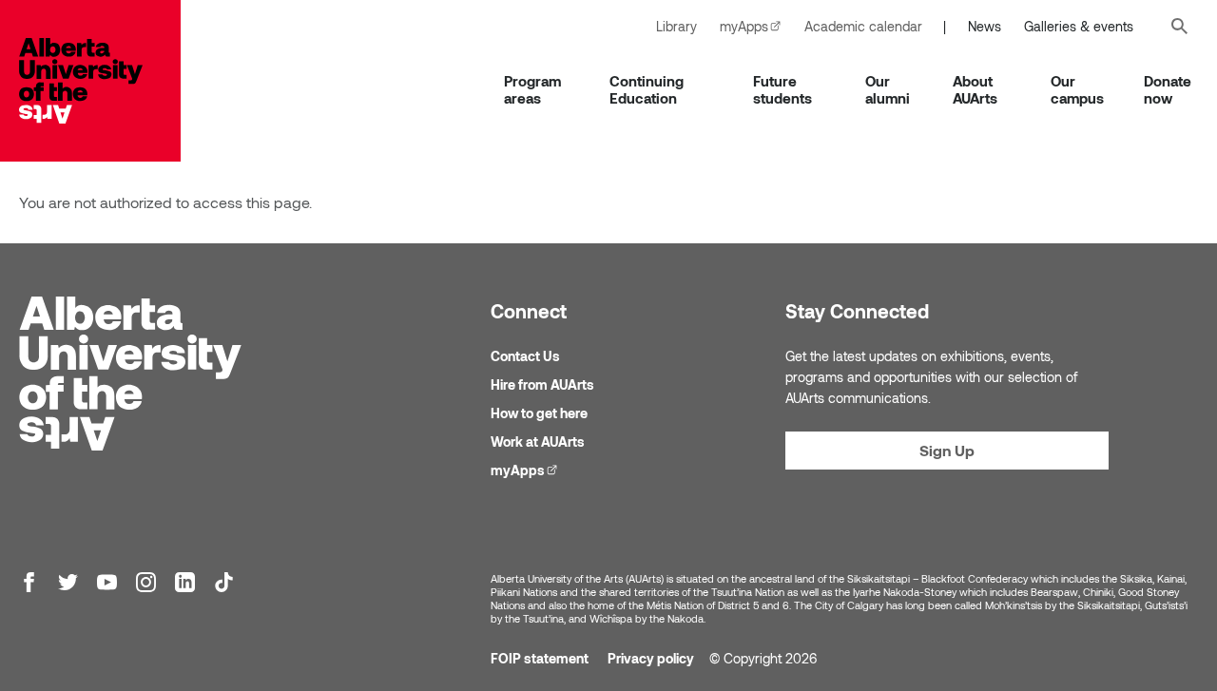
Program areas (532, 89)
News (984, 26)
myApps (756, 26)
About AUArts (975, 89)
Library (676, 26)
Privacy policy (651, 658)
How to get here (539, 413)
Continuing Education (646, 89)
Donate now (1167, 89)
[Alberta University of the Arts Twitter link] (67, 582)
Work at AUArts (538, 441)
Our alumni (887, 89)
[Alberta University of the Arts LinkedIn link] (184, 582)
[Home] (100, 81)
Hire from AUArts (542, 384)
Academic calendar (863, 26)
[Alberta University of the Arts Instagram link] (145, 582)
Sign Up (947, 450)
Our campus (1077, 89)
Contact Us (525, 356)
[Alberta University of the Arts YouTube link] (106, 582)
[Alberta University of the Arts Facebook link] (29, 582)
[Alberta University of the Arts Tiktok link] (223, 582)
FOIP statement (540, 658)
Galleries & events (1078, 26)
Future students (782, 89)
